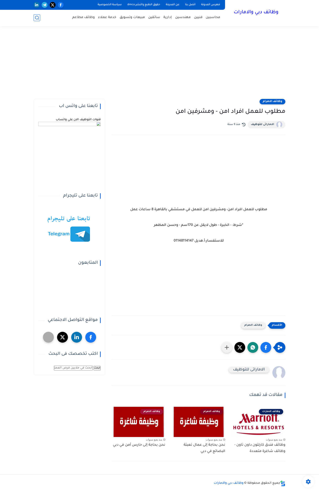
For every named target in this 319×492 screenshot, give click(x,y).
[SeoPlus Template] (282, 483)
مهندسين (183, 17)
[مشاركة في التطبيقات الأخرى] (226, 347)
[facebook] (61, 5)
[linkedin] (36, 5)
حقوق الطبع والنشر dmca (143, 4)
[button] (265, 347)
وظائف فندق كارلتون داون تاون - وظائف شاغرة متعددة (259, 448)
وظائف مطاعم (83, 17)
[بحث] (37, 17)
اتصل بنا (190, 4)
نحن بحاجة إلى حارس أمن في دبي (139, 445)
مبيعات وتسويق (132, 17)
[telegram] (45, 5)
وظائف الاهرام (272, 101)
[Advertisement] (159, 65)
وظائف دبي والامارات (256, 12)
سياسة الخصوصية (110, 4)
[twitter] (53, 5)
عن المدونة (172, 4)
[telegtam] (48, 337)
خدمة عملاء (107, 17)
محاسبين (213, 17)
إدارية (167, 17)
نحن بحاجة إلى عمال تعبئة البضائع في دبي (204, 448)
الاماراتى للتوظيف (262, 124)
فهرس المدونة (210, 4)
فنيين (198, 17)
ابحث (97, 368)
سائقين (154, 17)
